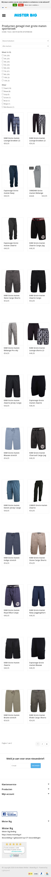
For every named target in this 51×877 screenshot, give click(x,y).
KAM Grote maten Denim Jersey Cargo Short (12, 506)
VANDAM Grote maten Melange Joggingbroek (36, 191)
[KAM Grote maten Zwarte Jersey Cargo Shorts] (13, 386)
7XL (6, 71)
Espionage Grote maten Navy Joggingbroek (11, 191)
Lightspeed (6, 870)
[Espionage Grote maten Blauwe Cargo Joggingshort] (38, 648)
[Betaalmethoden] (30, 874)
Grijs (6, 94)
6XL (6, 68)
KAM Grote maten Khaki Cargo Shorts (37, 716)
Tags (9, 32)
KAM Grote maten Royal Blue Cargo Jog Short (11, 611)
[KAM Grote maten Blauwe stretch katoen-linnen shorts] (13, 438)
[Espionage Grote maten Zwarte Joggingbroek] (13, 228)
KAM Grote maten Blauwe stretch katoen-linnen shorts (11, 454)
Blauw (7, 91)
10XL (6, 77)
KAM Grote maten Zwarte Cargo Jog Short (37, 244)
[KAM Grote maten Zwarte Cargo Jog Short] (38, 228)
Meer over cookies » (32, 5)
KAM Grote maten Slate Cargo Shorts (12, 296)
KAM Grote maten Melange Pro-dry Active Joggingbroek (12, 349)
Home (4, 32)
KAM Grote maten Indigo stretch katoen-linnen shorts (11, 559)
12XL (6, 81)
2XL (6, 55)
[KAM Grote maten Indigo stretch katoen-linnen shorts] (13, 543)
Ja (15, 5)
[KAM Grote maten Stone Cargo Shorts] (38, 543)
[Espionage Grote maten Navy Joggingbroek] (13, 176)
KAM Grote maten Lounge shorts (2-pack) (37, 349)
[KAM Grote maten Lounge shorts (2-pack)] (38, 333)
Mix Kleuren (9, 107)
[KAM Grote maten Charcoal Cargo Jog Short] (38, 438)
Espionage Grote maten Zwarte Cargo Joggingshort (37, 401)
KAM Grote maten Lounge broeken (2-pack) (12, 139)
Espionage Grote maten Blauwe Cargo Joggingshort (37, 663)
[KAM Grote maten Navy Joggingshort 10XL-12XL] (38, 596)
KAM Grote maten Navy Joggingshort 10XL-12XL (37, 611)
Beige (7, 104)
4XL (6, 62)
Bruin (7, 101)
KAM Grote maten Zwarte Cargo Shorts (37, 296)
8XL (6, 74)
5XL (6, 65)
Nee (20, 5)
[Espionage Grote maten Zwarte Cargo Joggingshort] (38, 386)
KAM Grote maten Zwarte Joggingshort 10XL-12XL (12, 663)
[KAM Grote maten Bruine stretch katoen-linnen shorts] (13, 700)
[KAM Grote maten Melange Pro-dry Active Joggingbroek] (13, 333)
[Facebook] (25, 813)
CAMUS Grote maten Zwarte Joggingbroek (38, 506)
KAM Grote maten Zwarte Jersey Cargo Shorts (12, 401)
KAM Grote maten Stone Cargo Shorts (37, 559)
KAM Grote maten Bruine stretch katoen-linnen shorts (11, 716)
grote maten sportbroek (22, 32)
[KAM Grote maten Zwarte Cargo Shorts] (38, 281)
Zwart (7, 88)
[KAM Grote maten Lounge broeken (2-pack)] (13, 123)
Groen (7, 98)
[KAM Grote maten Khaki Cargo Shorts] (38, 700)
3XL (6, 59)
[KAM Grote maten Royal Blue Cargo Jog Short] (13, 596)
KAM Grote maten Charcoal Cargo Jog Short (37, 454)
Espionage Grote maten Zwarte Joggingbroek (11, 244)
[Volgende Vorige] (46, 744)
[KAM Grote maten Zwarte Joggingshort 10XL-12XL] (13, 648)
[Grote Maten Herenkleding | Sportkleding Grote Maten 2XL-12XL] (29, 15)
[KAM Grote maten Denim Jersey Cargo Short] (13, 491)
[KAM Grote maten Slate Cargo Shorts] (13, 281)
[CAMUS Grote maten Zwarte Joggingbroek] (38, 491)
